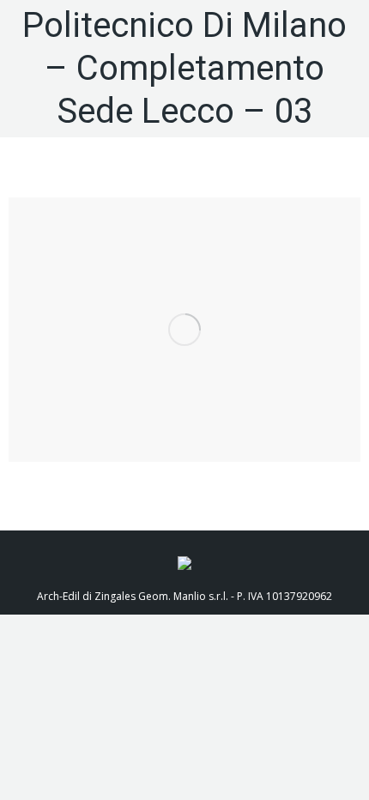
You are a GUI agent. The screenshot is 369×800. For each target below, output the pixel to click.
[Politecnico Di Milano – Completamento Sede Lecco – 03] (184, 329)
